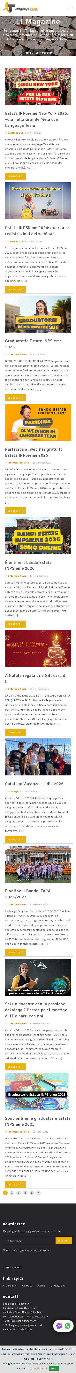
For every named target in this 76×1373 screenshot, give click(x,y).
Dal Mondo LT (15, 132)
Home (27, 52)
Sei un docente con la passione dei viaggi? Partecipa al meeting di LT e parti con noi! (36, 1010)
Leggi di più (15, 176)
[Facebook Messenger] (59, 1328)
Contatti (27, 1285)
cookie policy (39, 1368)
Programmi (10, 1285)
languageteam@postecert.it (27, 1325)
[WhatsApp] (68, 1328)
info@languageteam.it (25, 1321)
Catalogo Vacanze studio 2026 (34, 783)
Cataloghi (14, 791)
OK (52, 1368)
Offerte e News (17, 354)
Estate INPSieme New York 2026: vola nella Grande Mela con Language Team (36, 119)
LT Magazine (44, 52)
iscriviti (64, 1240)
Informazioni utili (18, 462)
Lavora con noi (12, 1267)
